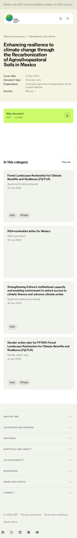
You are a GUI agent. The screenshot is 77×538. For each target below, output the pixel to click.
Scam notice (10, 522)
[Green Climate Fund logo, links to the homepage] (16, 18)
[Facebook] (2, 532)
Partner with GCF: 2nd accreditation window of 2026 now (38, 4)
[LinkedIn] (20, 532)
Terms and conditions (56, 514)
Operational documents (42, 36)
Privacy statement (31, 514)
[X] (28, 532)
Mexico (30, 91)
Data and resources (14, 36)
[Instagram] (11, 532)
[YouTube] (37, 532)
